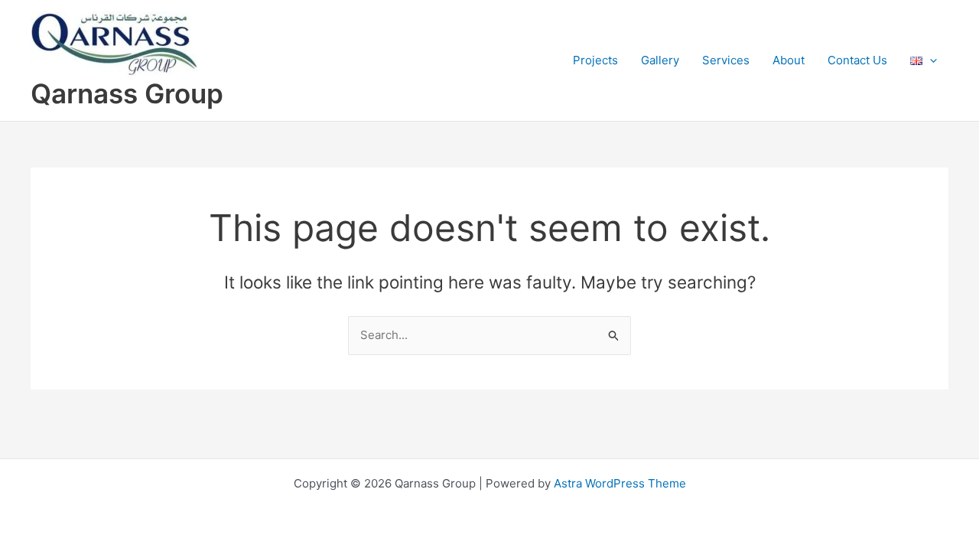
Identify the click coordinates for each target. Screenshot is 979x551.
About (788, 60)
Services (726, 60)
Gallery (660, 60)
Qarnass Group (127, 93)
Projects (595, 60)
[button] (929, 60)
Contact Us (857, 60)
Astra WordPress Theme (620, 483)
